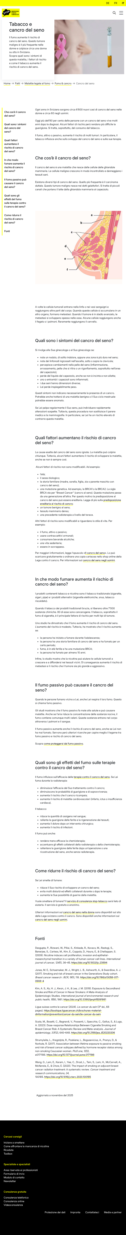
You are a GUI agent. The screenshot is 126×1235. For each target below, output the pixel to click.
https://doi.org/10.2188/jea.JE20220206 (93, 1032)
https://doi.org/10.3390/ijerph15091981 (84, 999)
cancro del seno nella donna (78, 912)
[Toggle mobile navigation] (121, 13)
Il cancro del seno (95, 552)
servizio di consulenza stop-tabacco (87, 901)
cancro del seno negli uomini (99, 560)
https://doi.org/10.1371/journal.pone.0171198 (70, 1054)
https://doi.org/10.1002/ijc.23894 (89, 962)
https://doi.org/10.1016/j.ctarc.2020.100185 (67, 1076)
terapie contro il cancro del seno (92, 776)
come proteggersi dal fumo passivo (63, 743)
